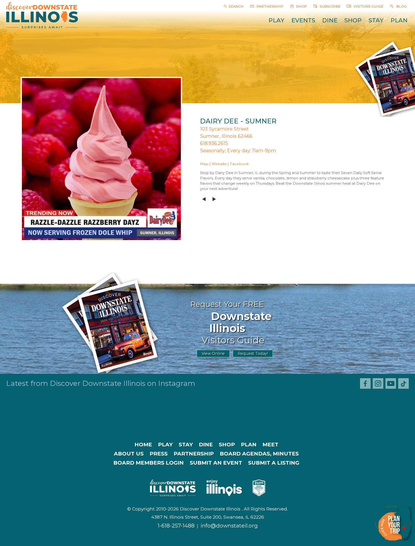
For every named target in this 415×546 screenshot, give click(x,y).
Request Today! (253, 353)
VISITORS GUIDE (368, 6)
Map (204, 164)
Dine (329, 20)
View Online (213, 353)
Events (303, 20)
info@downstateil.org (229, 525)
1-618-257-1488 (176, 525)
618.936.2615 (214, 143)
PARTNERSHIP (269, 6)
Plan (399, 20)
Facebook (239, 164)
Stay (376, 20)
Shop (353, 20)
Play (276, 20)
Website (219, 164)
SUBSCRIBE (330, 6)
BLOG (401, 6)
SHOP (301, 6)
